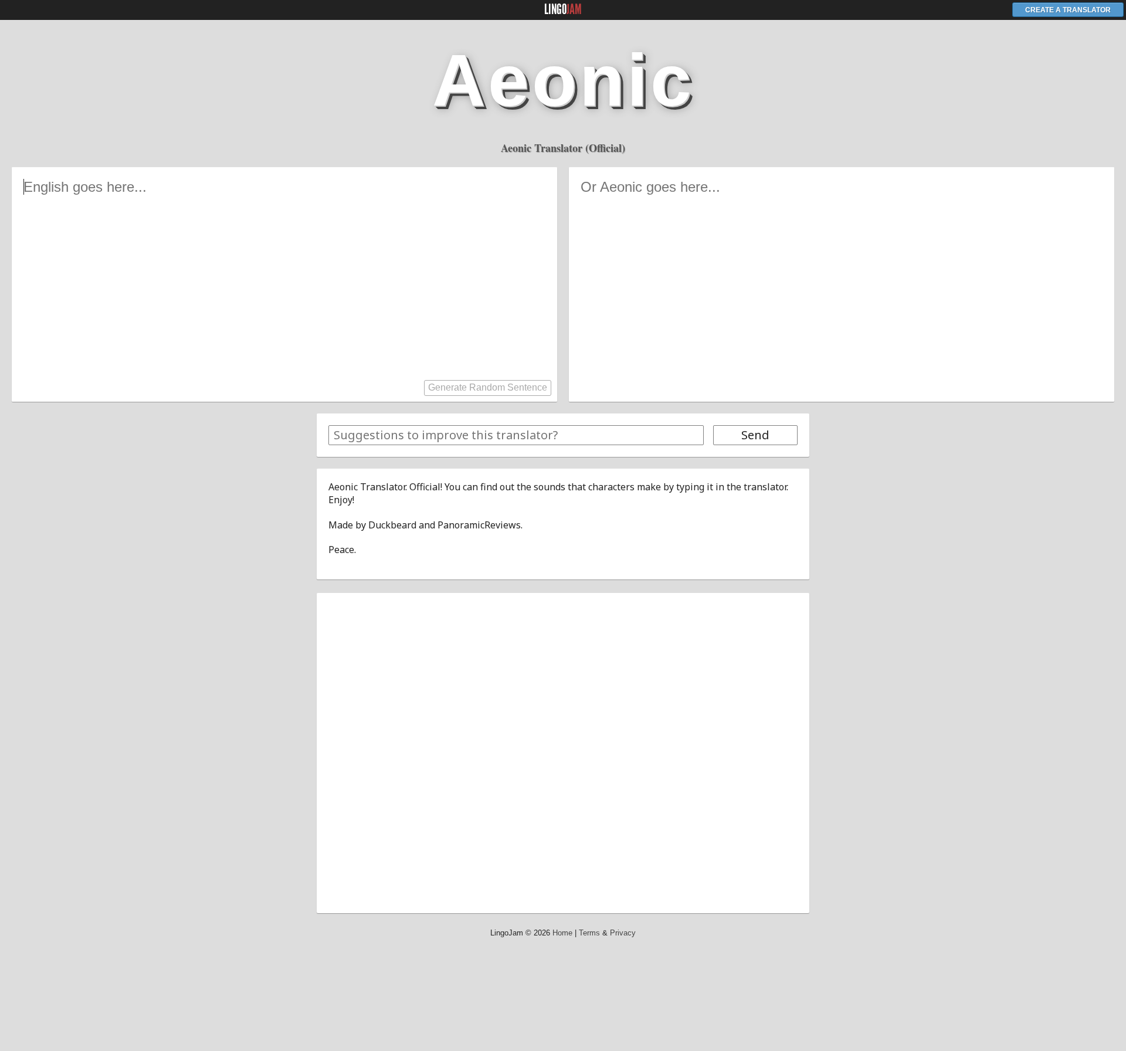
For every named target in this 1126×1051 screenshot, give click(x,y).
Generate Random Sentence (487, 387)
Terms (589, 932)
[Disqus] (563, 751)
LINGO (563, 9)
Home (562, 932)
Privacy (623, 932)
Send (755, 435)
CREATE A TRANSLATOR (1068, 10)
